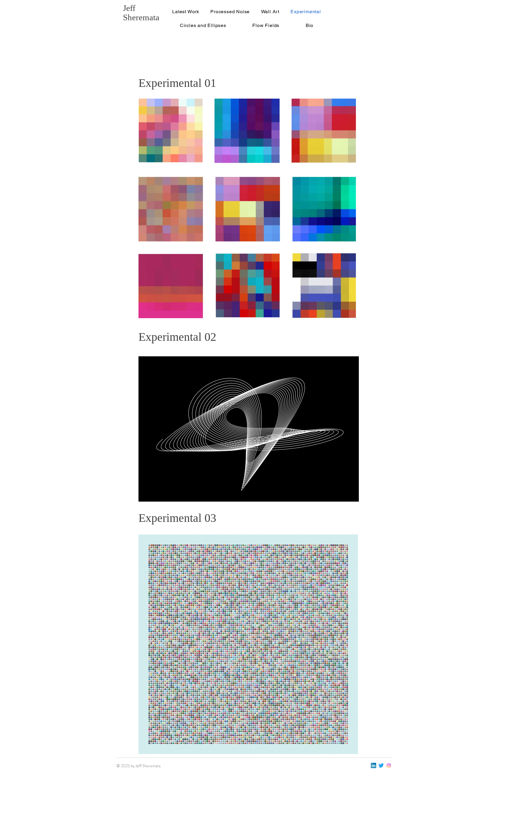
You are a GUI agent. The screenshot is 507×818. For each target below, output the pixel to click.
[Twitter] (381, 765)
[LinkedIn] (373, 765)
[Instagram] (388, 765)
